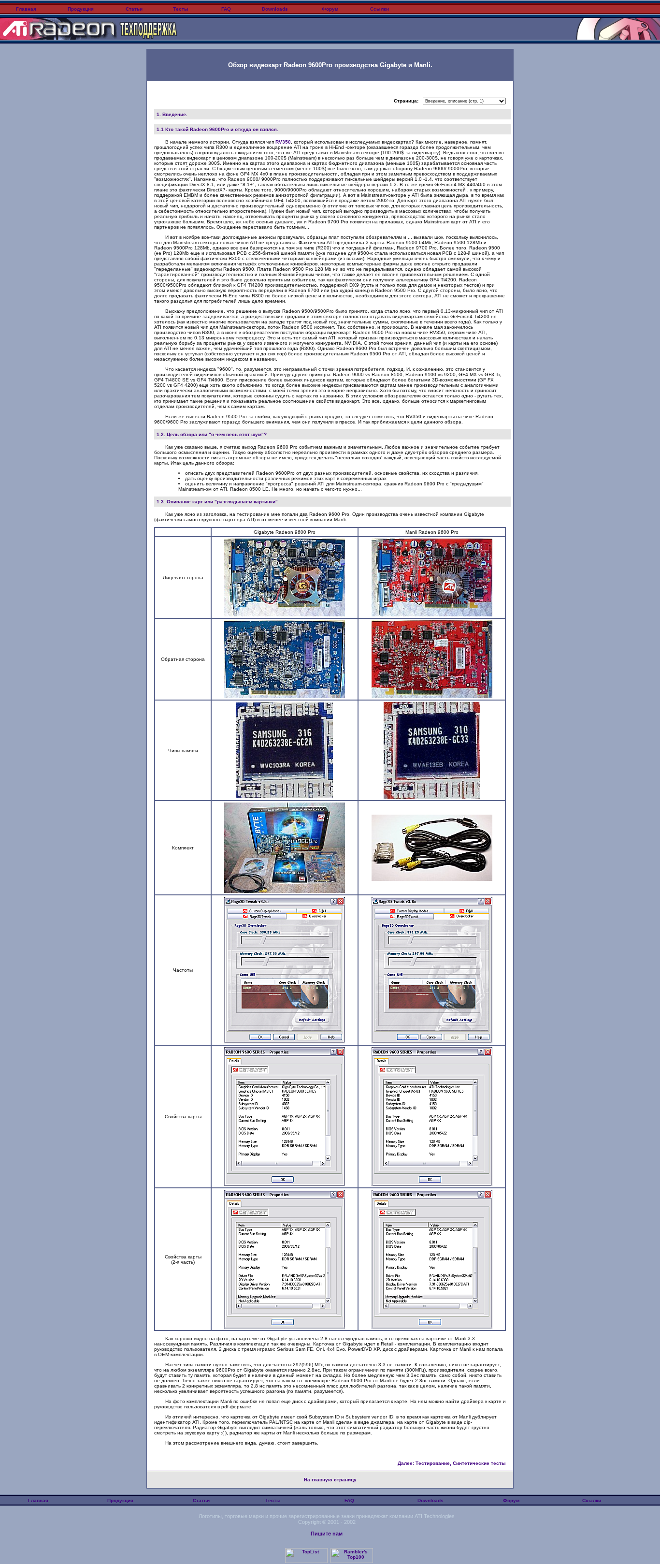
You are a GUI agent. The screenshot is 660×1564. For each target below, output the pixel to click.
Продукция (81, 9)
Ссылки (379, 9)
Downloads (275, 9)
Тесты (180, 9)
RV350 (283, 142)
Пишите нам (327, 1533)
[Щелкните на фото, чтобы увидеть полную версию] (284, 614)
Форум (330, 9)
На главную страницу (330, 1479)
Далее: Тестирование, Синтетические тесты (452, 1463)
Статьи (134, 9)
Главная (25, 9)
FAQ (226, 9)
